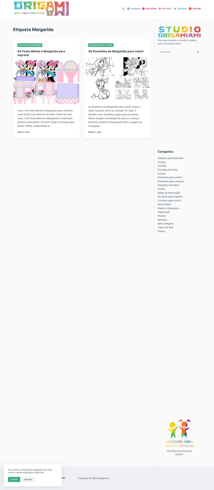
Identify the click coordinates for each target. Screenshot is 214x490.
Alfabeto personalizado (170, 158)
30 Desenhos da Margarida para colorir (116, 51)
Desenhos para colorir (100, 45)
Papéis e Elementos (168, 208)
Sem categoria (166, 223)
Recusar (28, 479)
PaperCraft (164, 212)
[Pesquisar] (123, 9)
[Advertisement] (179, 102)
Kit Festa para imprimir (30, 45)
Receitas (162, 219)
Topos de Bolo (166, 227)
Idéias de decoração (169, 192)
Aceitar (14, 479)
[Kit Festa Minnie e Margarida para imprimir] (46, 82)
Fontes (161, 188)
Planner (162, 215)
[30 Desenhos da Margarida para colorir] (117, 78)
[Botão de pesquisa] (198, 52)
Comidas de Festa (167, 169)
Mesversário (164, 204)
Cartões (162, 165)
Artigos (162, 162)
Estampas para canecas (171, 181)
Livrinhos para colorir (169, 200)
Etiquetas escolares (168, 185)
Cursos (161, 173)
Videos (161, 231)
